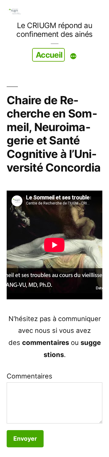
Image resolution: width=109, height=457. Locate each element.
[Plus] (73, 56)
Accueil (49, 55)
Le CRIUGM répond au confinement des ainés (54, 30)
